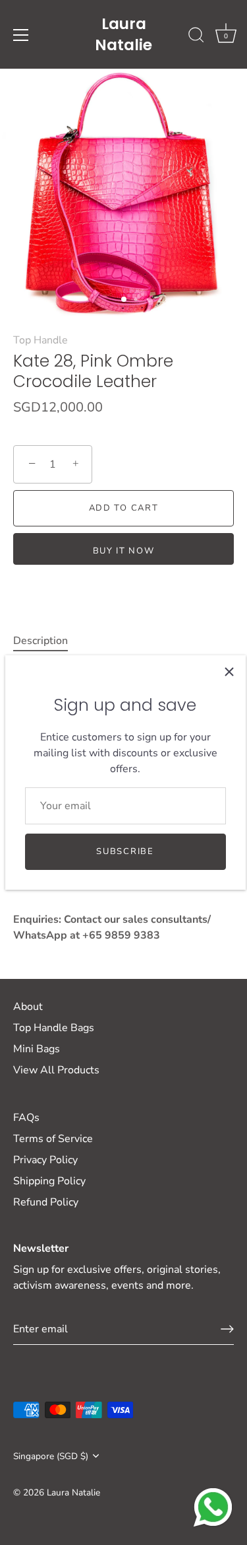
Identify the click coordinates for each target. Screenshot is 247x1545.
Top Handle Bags (53, 1028)
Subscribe (124, 851)
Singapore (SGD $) (50, 1456)
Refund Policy (45, 1202)
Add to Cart (124, 508)
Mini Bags (36, 1049)
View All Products (56, 1070)
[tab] (47, 641)
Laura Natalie (123, 34)
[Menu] (21, 35)
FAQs (26, 1117)
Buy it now (124, 551)
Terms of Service (53, 1139)
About (28, 1006)
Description (40, 640)
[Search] (196, 37)
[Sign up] (227, 1329)
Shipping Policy (49, 1181)
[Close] (229, 671)
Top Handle (40, 340)
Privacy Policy (45, 1160)
